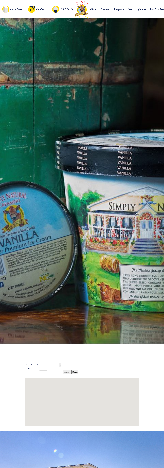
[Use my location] (60, 365)
